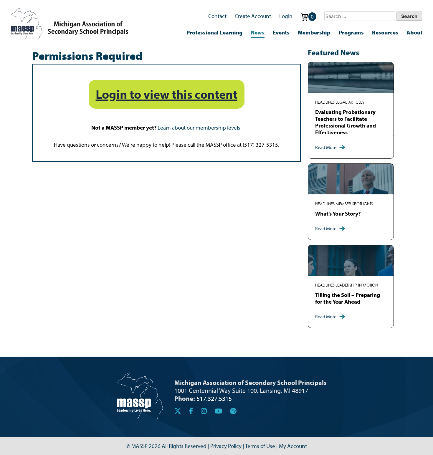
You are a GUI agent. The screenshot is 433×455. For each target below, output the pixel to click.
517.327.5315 (214, 398)
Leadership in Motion (357, 285)
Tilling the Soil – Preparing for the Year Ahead (347, 298)
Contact (217, 15)
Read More (325, 147)
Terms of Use (260, 445)
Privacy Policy (226, 445)
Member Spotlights (354, 204)
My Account (293, 445)
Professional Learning (214, 32)
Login (285, 15)
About (414, 32)
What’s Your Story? (338, 213)
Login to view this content (166, 94)
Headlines (325, 102)
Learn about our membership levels (199, 127)
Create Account (253, 15)
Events (281, 32)
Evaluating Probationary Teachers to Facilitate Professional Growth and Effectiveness (345, 122)
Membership (314, 32)
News (258, 32)
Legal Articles (350, 102)
